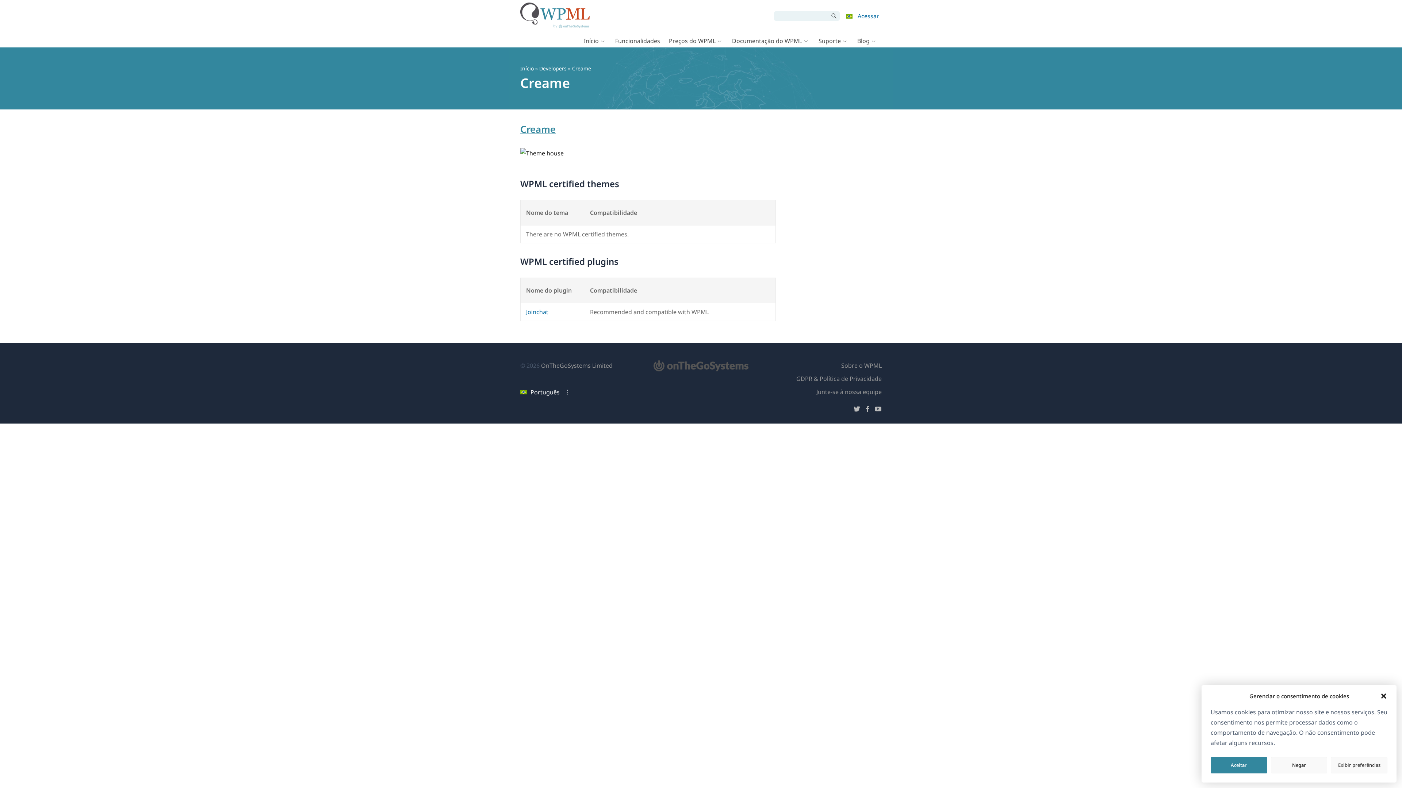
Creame (538, 129)
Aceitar (1239, 765)
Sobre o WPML (861, 366)
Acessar (868, 16)
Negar (1299, 765)
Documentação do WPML (767, 41)
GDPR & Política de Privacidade (839, 379)
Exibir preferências (1359, 765)
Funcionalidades (637, 41)
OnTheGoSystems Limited (577, 366)
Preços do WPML (692, 41)
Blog (863, 41)
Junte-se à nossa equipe (849, 392)
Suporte (830, 41)
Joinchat (537, 312)
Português (545, 392)
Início (591, 41)
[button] (1383, 696)
